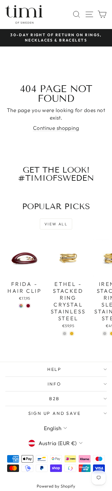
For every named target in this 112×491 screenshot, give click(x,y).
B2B (54, 398)
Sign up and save (54, 413)
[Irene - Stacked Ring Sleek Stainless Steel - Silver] (104, 333)
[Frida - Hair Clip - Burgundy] (28, 305)
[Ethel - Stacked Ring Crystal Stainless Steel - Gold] (71, 333)
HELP (54, 369)
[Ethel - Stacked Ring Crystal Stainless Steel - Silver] (64, 333)
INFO (54, 384)
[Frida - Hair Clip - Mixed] (21, 305)
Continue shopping (56, 128)
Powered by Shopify (56, 486)
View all (56, 224)
